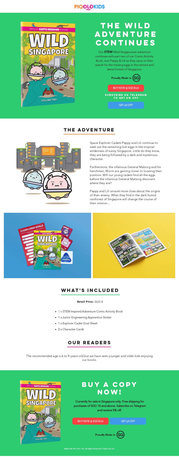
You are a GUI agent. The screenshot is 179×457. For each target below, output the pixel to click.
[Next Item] (169, 245)
